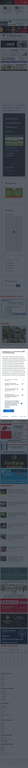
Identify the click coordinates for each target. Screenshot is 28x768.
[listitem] (14, 380)
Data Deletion (5, 416)
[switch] (22, 384)
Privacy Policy (22, 416)
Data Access (14, 416)
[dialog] (14, 384)
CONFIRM (8, 410)
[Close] (24, 351)
